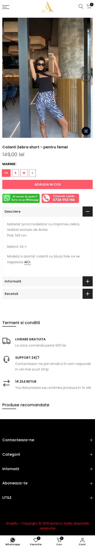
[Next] (86, 77)
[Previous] (8, 77)
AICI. (27, 262)
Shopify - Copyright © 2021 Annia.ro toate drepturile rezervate (47, 526)
